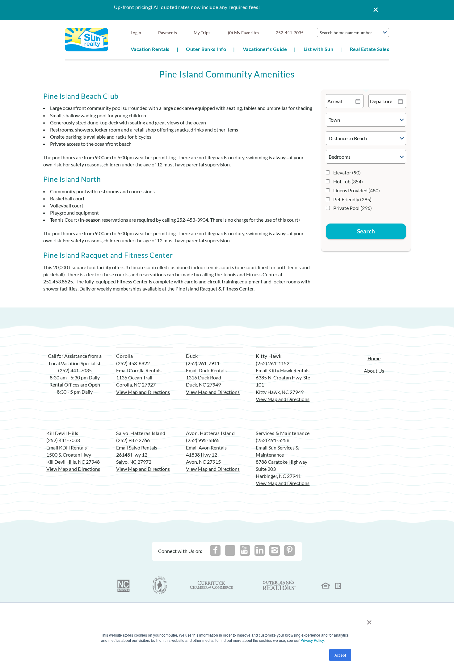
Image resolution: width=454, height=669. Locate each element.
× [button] (369, 620)
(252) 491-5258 (272, 440)
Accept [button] (340, 655)
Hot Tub (348, 181)
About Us (374, 371)
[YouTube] (245, 550)
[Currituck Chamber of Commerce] (212, 585)
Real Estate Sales (369, 49)
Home (374, 358)
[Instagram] (274, 550)
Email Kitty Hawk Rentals (282, 370)
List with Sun (318, 49)
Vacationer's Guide (265, 49)
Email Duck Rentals (206, 370)
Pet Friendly (352, 199)
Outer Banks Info (206, 49)
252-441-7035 (290, 32)
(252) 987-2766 (133, 440)
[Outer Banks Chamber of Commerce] (160, 585)
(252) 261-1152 (272, 363)
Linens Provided (356, 190)
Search (366, 231)
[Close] (373, 10)
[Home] (86, 39)
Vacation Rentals (150, 49)
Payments (167, 32)
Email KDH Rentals (66, 447)
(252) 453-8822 (133, 363)
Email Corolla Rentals (139, 370)
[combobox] (353, 32)
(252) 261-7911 (203, 363)
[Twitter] (230, 550)
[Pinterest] (289, 550)
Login (136, 32)
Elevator (347, 172)
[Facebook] (215, 550)
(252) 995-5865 (203, 440)
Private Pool (352, 208)
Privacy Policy (312, 640)
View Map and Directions (143, 392)
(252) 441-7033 (63, 440)
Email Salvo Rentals (136, 447)
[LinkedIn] (259, 550)
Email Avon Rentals (206, 447)
